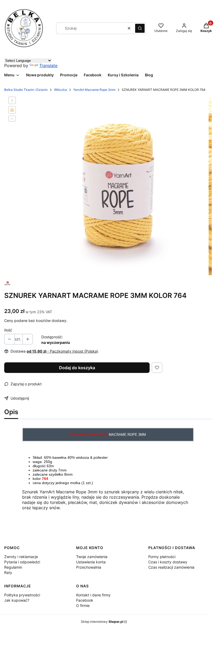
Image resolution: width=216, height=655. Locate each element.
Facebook (84, 600)
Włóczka (60, 90)
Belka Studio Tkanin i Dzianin (26, 90)
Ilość (8, 330)
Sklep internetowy (102, 622)
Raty (8, 572)
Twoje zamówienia (91, 556)
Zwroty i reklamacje (21, 556)
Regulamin (13, 567)
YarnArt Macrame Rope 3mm (94, 90)
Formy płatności (161, 556)
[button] (140, 28)
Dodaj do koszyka (77, 367)
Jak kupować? (16, 600)
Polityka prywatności (22, 595)
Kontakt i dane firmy (93, 595)
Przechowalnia (88, 567)
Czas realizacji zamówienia (171, 567)
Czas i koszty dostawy (167, 562)
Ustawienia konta (91, 562)
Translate (48, 65)
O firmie (83, 605)
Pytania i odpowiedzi (22, 562)
